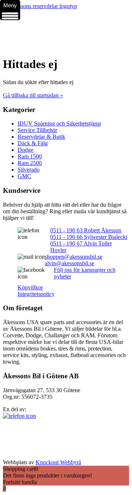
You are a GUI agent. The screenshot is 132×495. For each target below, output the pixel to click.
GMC (24, 176)
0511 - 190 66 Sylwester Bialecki (88, 237)
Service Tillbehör (37, 130)
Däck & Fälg (33, 143)
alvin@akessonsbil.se (69, 263)
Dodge (25, 150)
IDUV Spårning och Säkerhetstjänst (59, 123)
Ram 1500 (30, 156)
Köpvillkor (30, 287)
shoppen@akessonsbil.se (73, 257)
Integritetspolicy (36, 294)
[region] (66, 30)
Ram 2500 (30, 163)
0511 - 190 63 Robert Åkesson (85, 230)
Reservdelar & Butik (41, 137)
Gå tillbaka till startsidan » (33, 95)
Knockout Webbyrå (58, 462)
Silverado (29, 169)
